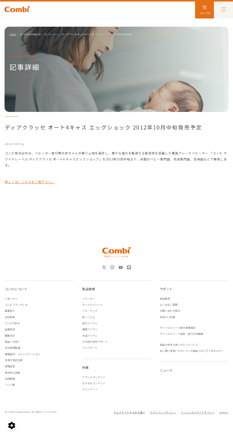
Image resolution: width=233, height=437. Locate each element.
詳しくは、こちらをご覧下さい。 (30, 182)
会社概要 (10, 317)
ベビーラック (89, 310)
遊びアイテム (89, 323)
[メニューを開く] (223, 9)
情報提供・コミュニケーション (23, 354)
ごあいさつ (11, 298)
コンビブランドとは (16, 304)
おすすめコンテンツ (93, 383)
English (223, 412)
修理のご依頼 (167, 317)
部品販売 (165, 298)
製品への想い (12, 341)
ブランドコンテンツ (93, 377)
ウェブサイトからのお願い (129, 412)
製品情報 (88, 289)
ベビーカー (88, 298)
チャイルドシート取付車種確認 (178, 327)
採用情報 (10, 378)
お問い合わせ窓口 (170, 310)
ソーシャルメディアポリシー (198, 412)
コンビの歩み (12, 323)
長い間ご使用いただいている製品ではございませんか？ (192, 350)
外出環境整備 (12, 347)
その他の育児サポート (95, 341)
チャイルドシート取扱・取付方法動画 (181, 333)
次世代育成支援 (14, 360)
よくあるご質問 (169, 304)
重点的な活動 (12, 372)
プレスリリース (51, 34)
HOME (12, 34)
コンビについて (16, 289)
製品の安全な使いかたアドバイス (179, 344)
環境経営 (10, 366)
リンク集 (10, 384)
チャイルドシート (92, 304)
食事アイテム (89, 329)
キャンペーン (89, 389)
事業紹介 (10, 310)
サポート (166, 289)
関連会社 (10, 335)
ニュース (166, 370)
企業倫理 (10, 329)
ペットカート (89, 347)
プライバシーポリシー (163, 412)
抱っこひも (88, 317)
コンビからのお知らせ (30, 34)
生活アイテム (89, 335)
